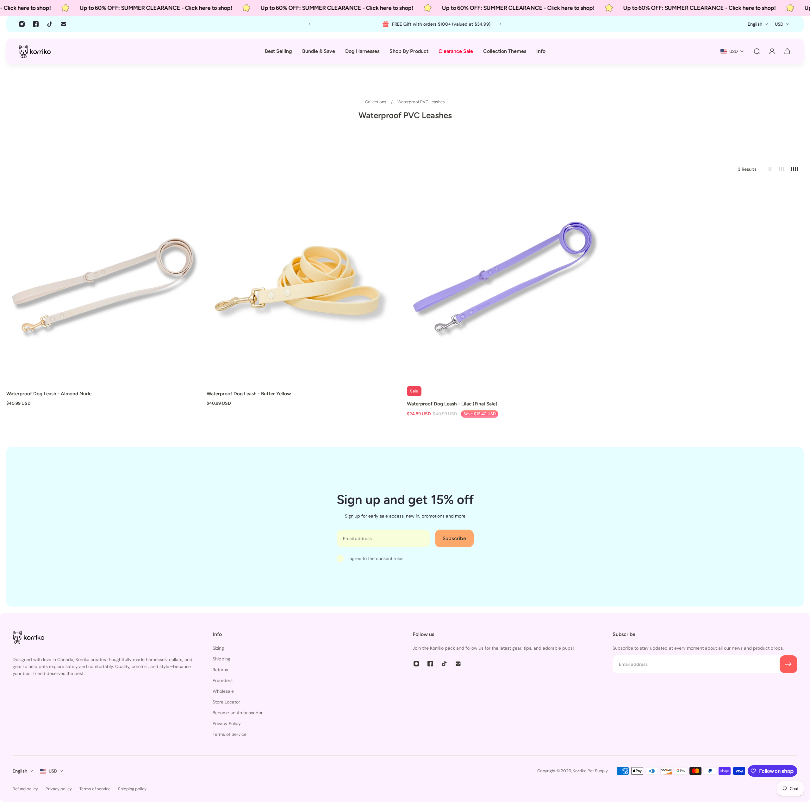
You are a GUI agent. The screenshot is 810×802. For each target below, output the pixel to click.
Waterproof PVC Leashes (421, 102)
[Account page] (772, 51)
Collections (376, 102)
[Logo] (35, 51)
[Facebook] (36, 24)
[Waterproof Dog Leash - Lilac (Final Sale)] (505, 284)
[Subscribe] (788, 664)
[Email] (64, 24)
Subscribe (454, 538)
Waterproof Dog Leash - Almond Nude (48, 394)
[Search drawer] (756, 51)
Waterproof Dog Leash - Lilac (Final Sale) (452, 404)
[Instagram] (22, 24)
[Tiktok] (50, 24)
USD (53, 771)
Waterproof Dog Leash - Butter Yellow (249, 394)
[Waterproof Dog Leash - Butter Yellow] (305, 284)
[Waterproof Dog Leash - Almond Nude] (104, 284)
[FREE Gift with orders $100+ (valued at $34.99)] (405, 24)
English (20, 771)
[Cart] (787, 51)
